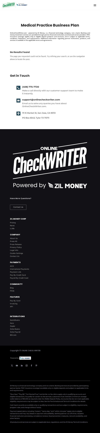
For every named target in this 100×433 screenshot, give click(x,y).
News (12, 226)
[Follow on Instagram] (27, 366)
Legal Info (14, 250)
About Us (14, 238)
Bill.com (13, 335)
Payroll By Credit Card (19, 278)
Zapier (12, 326)
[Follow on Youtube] (17, 366)
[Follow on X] (12, 366)
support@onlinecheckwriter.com (41, 99)
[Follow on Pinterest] (36, 366)
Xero (12, 323)
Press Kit (13, 241)
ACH (12, 266)
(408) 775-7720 (30, 87)
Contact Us (18, 207)
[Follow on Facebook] (31, 366)
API (11, 307)
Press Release (16, 244)
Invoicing (13, 304)
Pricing (13, 223)
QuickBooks (15, 320)
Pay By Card (15, 301)
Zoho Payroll (15, 332)
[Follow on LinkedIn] (22, 366)
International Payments (19, 269)
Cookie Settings (16, 253)
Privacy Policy (16, 247)
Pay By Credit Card (18, 275)
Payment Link (15, 272)
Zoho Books (15, 329)
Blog (12, 288)
